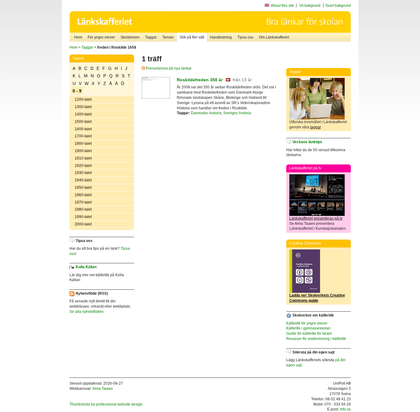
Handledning (221, 37)
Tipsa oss (245, 37)
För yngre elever (101, 37)
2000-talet (83, 224)
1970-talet (83, 202)
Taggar (151, 37)
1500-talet (83, 121)
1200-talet (83, 99)
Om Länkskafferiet (274, 37)
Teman (168, 37)
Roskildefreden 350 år (200, 79)
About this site (282, 5)
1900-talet (83, 151)
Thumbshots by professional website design (106, 404)
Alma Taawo (102, 388)
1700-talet (83, 136)
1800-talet (83, 143)
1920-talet (83, 166)
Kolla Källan (86, 267)
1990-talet (83, 217)
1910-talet (83, 158)
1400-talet (83, 114)
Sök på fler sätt (192, 37)
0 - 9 (77, 90)
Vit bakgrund (309, 5)
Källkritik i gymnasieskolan (308, 328)
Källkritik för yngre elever (306, 323)
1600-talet (83, 129)
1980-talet (83, 209)
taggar (315, 127)
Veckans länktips (307, 142)
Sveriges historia (237, 113)
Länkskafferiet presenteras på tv (316, 218)
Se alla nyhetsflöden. (87, 311)
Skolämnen (130, 37)
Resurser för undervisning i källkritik (316, 339)
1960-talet (83, 195)
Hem (78, 37)
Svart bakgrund (338, 5)
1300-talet (83, 107)
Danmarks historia (206, 113)
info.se (345, 409)
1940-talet (83, 180)
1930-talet (83, 173)
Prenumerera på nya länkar (168, 68)
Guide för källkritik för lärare (309, 333)
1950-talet (83, 187)
